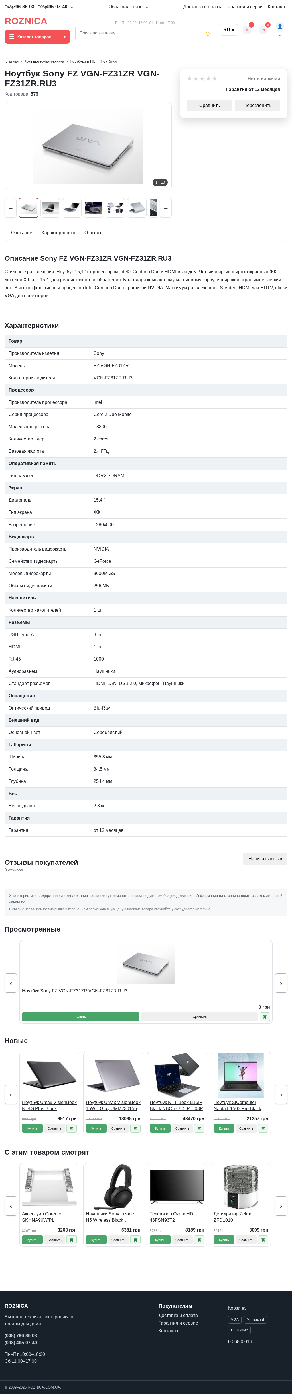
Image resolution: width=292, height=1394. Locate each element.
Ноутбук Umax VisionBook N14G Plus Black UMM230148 (49, 1106)
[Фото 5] (115, 208)
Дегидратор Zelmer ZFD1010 (234, 1217)
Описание (21, 232)
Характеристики (58, 232)
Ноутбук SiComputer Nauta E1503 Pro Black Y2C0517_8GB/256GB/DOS (241, 1106)
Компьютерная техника (44, 61)
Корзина (237, 1308)
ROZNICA (26, 21)
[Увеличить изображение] (88, 146)
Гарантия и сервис (245, 6)
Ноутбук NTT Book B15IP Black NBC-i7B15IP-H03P (176, 1105)
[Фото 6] (137, 208)
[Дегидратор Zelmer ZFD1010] (241, 1187)
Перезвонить (257, 105)
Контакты (277, 6)
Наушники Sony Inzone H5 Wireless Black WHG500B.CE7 (110, 1217)
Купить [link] (81, 1017)
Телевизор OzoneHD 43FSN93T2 (171, 1217)
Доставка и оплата (203, 6)
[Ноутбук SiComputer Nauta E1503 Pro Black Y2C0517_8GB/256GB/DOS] (241, 1075)
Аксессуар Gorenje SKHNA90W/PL (41, 1217)
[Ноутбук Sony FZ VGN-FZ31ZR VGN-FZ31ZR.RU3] (146, 964)
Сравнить (209, 105)
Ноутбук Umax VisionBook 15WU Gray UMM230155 (113, 1105)
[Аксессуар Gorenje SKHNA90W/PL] (49, 1187)
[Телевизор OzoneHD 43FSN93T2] (177, 1187)
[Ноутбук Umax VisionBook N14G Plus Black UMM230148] (49, 1075)
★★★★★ (202, 79)
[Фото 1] (28, 208)
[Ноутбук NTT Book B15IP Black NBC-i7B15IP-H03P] (177, 1075)
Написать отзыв (265, 858)
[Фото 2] (50, 208)
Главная (12, 61)
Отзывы (92, 232)
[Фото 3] (72, 208)
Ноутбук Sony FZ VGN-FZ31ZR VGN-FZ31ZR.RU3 (74, 990)
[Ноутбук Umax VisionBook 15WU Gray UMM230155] (113, 1075)
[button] (265, 1016)
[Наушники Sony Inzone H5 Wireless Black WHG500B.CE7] (113, 1187)
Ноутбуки (109, 61)
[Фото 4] (93, 208)
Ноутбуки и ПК (82, 61)
